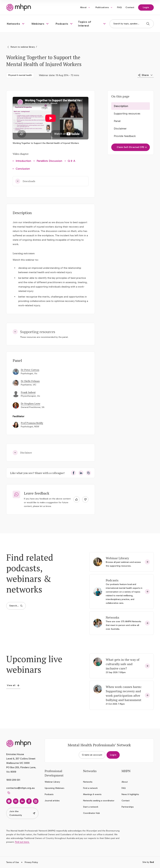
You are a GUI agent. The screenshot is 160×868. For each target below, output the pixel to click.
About (83, 7)
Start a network (90, 807)
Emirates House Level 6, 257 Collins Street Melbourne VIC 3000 (20, 758)
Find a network (90, 788)
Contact (129, 7)
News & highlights (130, 794)
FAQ (119, 7)
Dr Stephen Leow (30, 403)
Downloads (29, 181)
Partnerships (128, 807)
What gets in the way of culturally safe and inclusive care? (122, 663)
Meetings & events (92, 794)
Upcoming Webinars (54, 788)
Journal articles (52, 800)
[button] (16, 24)
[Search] (148, 24)
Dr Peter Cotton (30, 370)
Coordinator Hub (91, 813)
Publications (102, 7)
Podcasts (112, 580)
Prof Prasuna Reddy (32, 423)
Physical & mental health (20, 75)
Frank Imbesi (28, 392)
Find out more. (22, 842)
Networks (112, 617)
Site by (148, 862)
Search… (14, 605)
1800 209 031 (13, 779)
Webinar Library (117, 558)
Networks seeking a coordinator (98, 800)
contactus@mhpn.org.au (20, 787)
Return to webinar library (23, 47)
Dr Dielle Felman (30, 381)
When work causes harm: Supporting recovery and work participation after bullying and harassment (124, 693)
